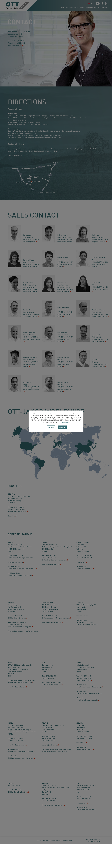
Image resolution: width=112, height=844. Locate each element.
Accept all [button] (62, 427)
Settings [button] (50, 427)
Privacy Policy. (65, 422)
